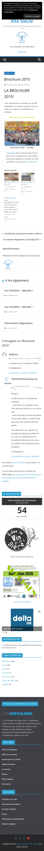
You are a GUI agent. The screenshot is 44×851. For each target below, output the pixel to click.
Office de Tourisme (9, 754)
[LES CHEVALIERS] (17, 710)
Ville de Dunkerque (9, 749)
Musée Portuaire (8, 764)
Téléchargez (11, 153)
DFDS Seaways (7, 779)
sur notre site (32, 162)
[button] (39, 611)
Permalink (37, 358)
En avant (5, 673)
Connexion (22, 52)
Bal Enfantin (6, 661)
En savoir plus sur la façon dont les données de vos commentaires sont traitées (21, 478)
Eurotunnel (6, 784)
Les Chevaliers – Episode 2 (18, 290)
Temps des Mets (8, 680)
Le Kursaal (6, 769)
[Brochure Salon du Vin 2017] (11, 177)
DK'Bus (4, 774)
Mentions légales (8, 824)
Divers (4, 665)
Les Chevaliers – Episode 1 (18, 306)
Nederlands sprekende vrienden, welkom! (23, 233)
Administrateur (25, 85)
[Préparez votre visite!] (12, 209)
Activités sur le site (9, 799)
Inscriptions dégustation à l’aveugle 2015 (21, 239)
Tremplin (5, 684)
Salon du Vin (9, 73)
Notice (4, 814)
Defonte (13, 354)
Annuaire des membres (11, 804)
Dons (4, 669)
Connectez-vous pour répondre (23, 372)
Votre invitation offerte (22, 602)
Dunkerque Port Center (11, 759)
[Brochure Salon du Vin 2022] (28, 177)
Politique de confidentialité (13, 819)
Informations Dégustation (18, 323)
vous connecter (19, 462)
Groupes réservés (9, 809)
